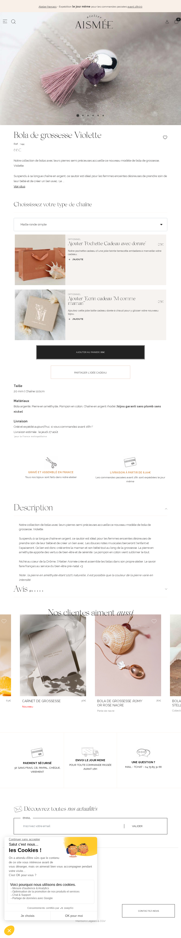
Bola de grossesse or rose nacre (119, 703)
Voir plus (19, 186)
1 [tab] (78, 115)
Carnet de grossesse (41, 701)
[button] (90, 589)
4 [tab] (93, 115)
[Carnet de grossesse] (53, 655)
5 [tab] (98, 115)
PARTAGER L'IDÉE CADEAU (90, 372)
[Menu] (5, 21)
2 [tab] (83, 115)
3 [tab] (88, 115)
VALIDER (137, 826)
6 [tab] (103, 115)
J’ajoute (77, 259)
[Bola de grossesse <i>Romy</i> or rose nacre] (128, 655)
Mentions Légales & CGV (90, 921)
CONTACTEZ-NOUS (148, 911)
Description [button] (33, 508)
